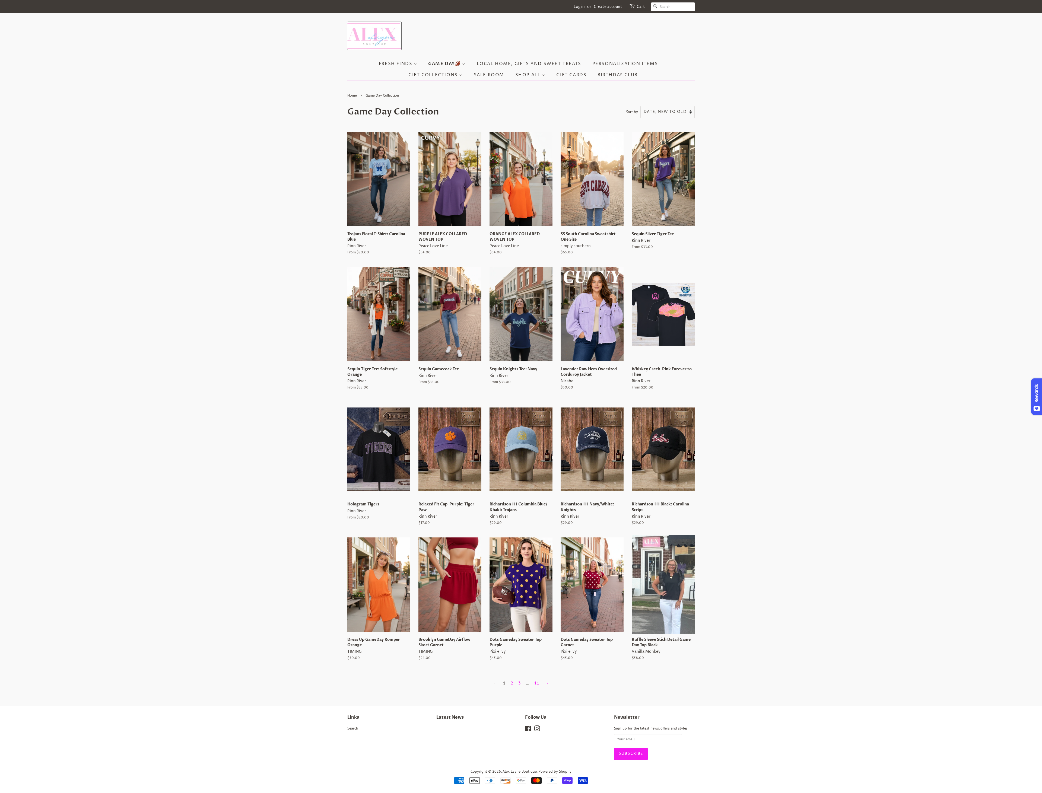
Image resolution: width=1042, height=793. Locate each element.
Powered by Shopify (554, 771)
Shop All (528, 75)
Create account (608, 6)
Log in (579, 6)
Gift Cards (571, 75)
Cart (641, 6)
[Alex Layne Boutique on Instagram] (537, 729)
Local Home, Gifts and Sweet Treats (529, 64)
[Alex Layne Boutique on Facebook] (528, 729)
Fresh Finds (396, 64)
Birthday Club (618, 75)
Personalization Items (625, 64)
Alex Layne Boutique (520, 771)
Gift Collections (433, 75)
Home (352, 95)
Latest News (450, 717)
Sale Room (489, 75)
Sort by (632, 111)
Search (352, 728)
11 (536, 683)
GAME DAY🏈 (445, 64)
